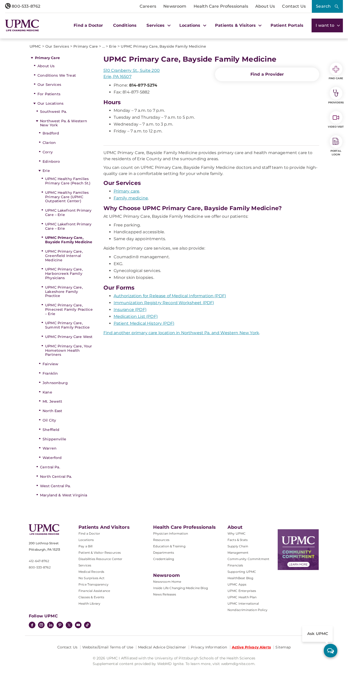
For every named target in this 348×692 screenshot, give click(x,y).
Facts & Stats (237, 540)
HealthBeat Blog (240, 578)
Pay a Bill (85, 546)
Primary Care (47, 58)
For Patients (48, 94)
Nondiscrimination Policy (247, 610)
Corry (48, 152)
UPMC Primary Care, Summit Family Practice (67, 325)
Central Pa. (50, 467)
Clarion (49, 142)
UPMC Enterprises (241, 591)
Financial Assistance (94, 591)
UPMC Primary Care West (68, 336)
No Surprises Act (91, 578)
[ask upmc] (330, 650)
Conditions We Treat (56, 75)
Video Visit (336, 126)
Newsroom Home (167, 582)
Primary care (127, 191)
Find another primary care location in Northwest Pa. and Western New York (181, 332)
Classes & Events (91, 597)
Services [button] (156, 25)
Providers (336, 102)
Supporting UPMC (241, 572)
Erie (46, 170)
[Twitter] (69, 625)
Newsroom (174, 6)
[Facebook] (32, 625)
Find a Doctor (88, 25)
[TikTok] (87, 625)
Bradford (51, 133)
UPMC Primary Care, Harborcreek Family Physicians (64, 273)
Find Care (336, 78)
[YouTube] (78, 625)
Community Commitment (248, 559)
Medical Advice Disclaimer (162, 647)
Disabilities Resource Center (100, 559)
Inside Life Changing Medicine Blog (180, 588)
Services (84, 565)
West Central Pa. (55, 486)
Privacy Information (209, 647)
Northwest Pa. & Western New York (63, 123)
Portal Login (335, 152)
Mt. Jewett (52, 401)
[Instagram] (41, 625)
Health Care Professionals (221, 6)
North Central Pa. (56, 476)
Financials (235, 565)
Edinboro (51, 161)
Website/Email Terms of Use (107, 647)
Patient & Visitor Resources (99, 552)
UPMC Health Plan (242, 597)
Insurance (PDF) (130, 309)
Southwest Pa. (53, 111)
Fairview (50, 364)
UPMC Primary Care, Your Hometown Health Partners (68, 350)
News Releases (164, 594)
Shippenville (54, 439)
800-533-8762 (25, 6)
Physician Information (170, 533)
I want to (326, 25)
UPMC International (243, 603)
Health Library (89, 603)
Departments (163, 552)
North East (52, 411)
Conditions (125, 25)
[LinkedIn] (50, 625)
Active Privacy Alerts (251, 647)
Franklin (50, 373)
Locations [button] (190, 25)
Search (323, 6)
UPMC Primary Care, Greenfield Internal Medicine (64, 255)
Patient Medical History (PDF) (144, 323)
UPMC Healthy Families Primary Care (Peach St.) (67, 181)
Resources (161, 540)
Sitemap (283, 647)
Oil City (49, 420)
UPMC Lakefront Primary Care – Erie (68, 212)
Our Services (49, 84)
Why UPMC (236, 533)
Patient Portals (287, 25)
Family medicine (131, 198)
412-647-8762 (39, 561)
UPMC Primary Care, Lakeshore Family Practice (64, 291)
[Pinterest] (60, 625)
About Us (265, 6)
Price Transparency (93, 584)
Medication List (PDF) (136, 316)
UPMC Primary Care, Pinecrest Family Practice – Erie (69, 309)
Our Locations (50, 103)
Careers (148, 6)
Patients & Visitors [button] (236, 25)
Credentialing (163, 559)
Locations (86, 540)
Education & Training (169, 546)
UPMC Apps (236, 584)
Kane (47, 392)
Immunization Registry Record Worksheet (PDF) (164, 302)
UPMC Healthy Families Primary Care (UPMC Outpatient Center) (67, 196)
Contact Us (294, 6)
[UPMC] (22, 25)
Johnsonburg (55, 383)
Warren (50, 448)
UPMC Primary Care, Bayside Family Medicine (68, 239)
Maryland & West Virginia (63, 495)
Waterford (52, 457)
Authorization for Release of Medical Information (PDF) (170, 295)
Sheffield (51, 429)
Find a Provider (267, 74)
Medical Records (91, 572)
